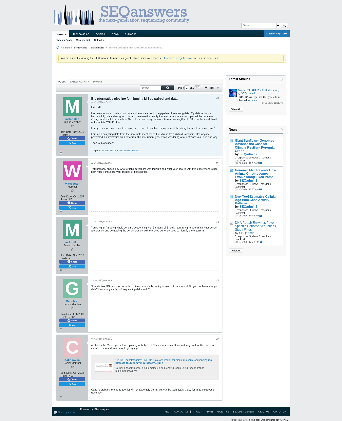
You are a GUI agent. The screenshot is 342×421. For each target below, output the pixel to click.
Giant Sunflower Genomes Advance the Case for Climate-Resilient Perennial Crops (255, 145)
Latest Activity (79, 82)
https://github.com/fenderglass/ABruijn (139, 362)
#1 (217, 98)
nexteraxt (136, 150)
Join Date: (66, 131)
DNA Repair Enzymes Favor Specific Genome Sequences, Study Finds (256, 226)
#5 (217, 339)
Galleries (130, 33)
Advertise (223, 412)
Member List (83, 40)
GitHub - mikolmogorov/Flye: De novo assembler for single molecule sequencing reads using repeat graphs (176, 359)
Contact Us (181, 412)
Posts (62, 82)
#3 (217, 221)
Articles (100, 33)
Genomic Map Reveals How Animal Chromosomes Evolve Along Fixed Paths (255, 174)
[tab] (62, 81)
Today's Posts (64, 40)
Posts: (64, 134)
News (115, 33)
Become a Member (243, 412)
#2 (217, 163)
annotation (103, 150)
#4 (217, 280)
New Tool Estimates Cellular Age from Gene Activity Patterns (256, 200)
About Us (263, 412)
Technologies (81, 33)
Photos (98, 82)
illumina (127, 150)
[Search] (284, 25)
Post (74, 143)
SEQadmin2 (248, 93)
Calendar (99, 40)
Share (74, 138)
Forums (61, 34)
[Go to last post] (260, 163)
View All (235, 109)
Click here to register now (176, 58)
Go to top (279, 412)
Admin (209, 412)
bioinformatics (116, 150)
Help (167, 412)
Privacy (197, 412)
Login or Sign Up (275, 33)
